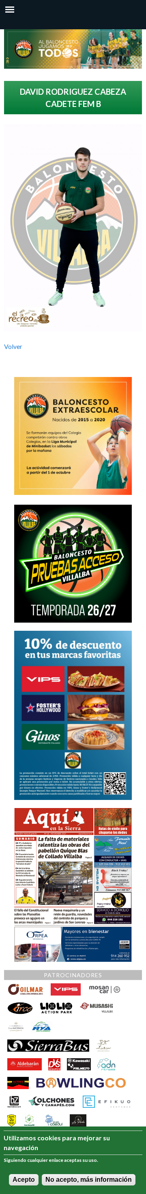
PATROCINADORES (73, 975)
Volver (13, 346)
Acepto (24, 1179)
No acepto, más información (88, 1179)
